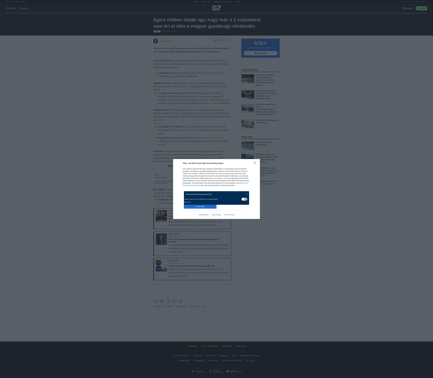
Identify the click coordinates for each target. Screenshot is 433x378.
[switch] (244, 199)
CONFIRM (200, 207)
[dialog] (216, 189)
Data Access (216, 215)
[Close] (255, 163)
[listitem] (215, 194)
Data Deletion (204, 215)
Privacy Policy (229, 215)
